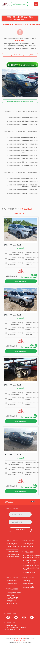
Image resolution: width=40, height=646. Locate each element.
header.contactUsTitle (14, 546)
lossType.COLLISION (14, 593)
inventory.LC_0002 (20, 213)
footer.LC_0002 (12, 544)
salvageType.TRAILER (30, 572)
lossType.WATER (12, 603)
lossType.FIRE (11, 595)
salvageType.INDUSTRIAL (31, 565)
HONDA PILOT (26, 209)
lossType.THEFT (12, 601)
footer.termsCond (13, 557)
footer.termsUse (12, 552)
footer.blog (26, 581)
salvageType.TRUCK (29, 560)
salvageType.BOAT (29, 563)
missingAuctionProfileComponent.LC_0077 (20, 55)
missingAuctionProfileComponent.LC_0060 (20, 101)
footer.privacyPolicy (13, 554)
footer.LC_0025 (28, 544)
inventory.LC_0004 (20, 281)
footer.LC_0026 (28, 546)
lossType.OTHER (12, 598)
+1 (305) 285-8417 (11, 625)
